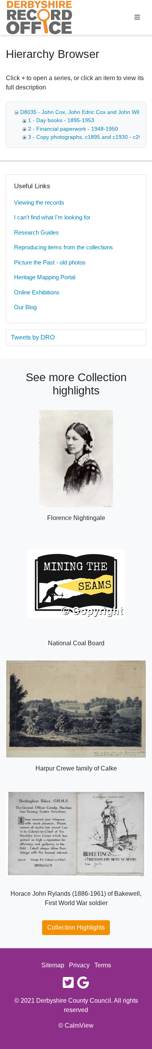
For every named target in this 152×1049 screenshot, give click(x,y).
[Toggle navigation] (137, 17)
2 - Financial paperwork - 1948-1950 (73, 129)
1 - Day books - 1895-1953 (61, 120)
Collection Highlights (76, 927)
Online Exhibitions (37, 292)
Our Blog (25, 307)
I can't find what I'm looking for (52, 217)
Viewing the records (39, 202)
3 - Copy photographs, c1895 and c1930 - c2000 (88, 137)
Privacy (79, 965)
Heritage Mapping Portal (44, 277)
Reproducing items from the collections (63, 247)
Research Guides (36, 232)
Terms (102, 965)
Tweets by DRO (33, 337)
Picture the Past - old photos (50, 262)
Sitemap (52, 965)
